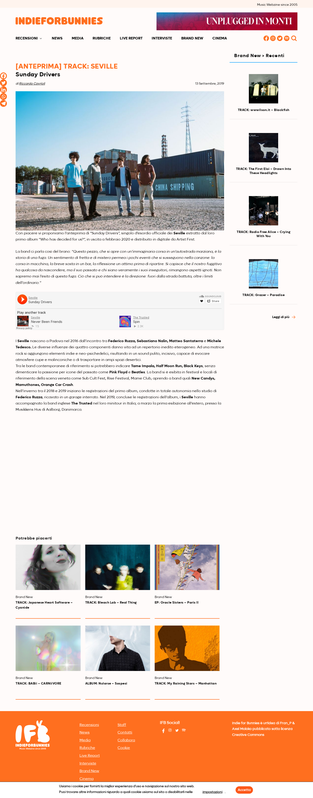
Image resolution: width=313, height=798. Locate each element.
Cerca (294, 38)
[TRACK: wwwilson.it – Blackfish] (263, 88)
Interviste (162, 38)
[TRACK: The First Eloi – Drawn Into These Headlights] (263, 147)
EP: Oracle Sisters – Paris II (177, 602)
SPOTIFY (286, 38)
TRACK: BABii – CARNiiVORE (38, 683)
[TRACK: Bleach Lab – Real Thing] (117, 567)
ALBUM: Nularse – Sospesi (106, 683)
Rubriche (102, 38)
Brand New (192, 38)
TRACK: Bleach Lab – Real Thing (111, 602)
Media (77, 38)
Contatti (125, 732)
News (57, 38)
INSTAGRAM (273, 38)
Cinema (219, 38)
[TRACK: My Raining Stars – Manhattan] (187, 648)
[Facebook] (3, 75)
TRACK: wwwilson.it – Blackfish (263, 110)
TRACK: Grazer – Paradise (263, 295)
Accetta (244, 790)
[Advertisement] (263, 401)
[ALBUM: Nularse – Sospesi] (117, 648)
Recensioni (27, 38)
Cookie (124, 748)
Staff (122, 725)
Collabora (126, 740)
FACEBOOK (266, 38)
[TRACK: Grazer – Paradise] (263, 273)
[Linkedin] (3, 89)
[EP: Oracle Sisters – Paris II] (187, 567)
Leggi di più (281, 317)
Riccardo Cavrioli (32, 83)
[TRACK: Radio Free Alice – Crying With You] (263, 210)
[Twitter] (3, 82)
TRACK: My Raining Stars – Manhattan (186, 683)
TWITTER (280, 38)
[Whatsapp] (3, 96)
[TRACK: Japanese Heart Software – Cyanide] (48, 567)
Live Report (131, 38)
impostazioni (212, 792)
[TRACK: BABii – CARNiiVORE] (48, 648)
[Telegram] (3, 103)
